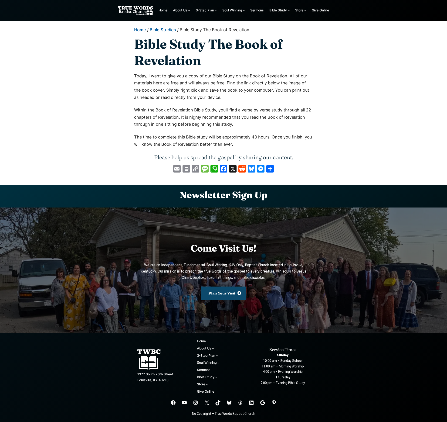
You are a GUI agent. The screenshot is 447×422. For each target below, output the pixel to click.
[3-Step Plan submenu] (216, 10)
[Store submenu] (305, 10)
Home (163, 10)
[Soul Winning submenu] (244, 10)
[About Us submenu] (189, 10)
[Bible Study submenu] (289, 10)
